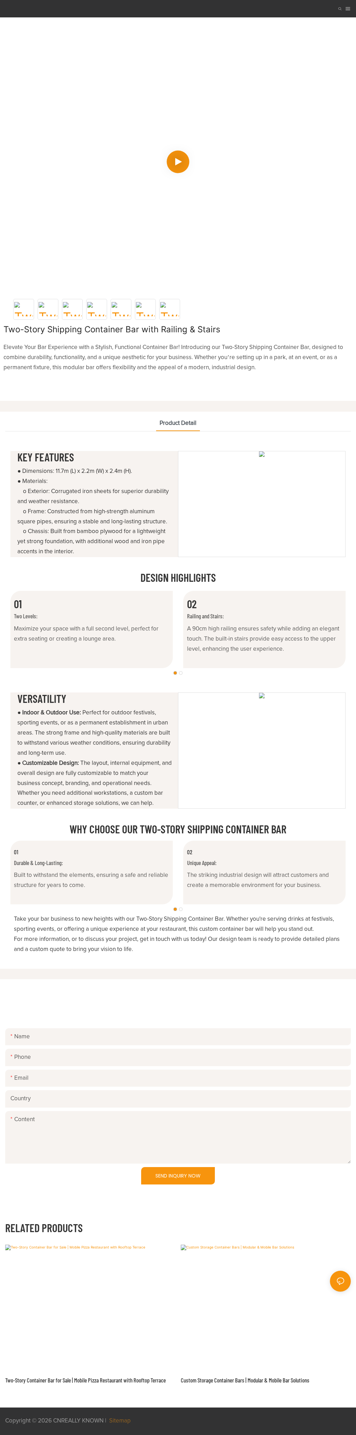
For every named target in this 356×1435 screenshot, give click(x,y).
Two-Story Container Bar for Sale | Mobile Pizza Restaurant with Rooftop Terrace (85, 1380)
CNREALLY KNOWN (78, 1421)
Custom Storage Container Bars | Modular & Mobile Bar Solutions (245, 1380)
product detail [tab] (178, 423)
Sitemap (119, 1421)
